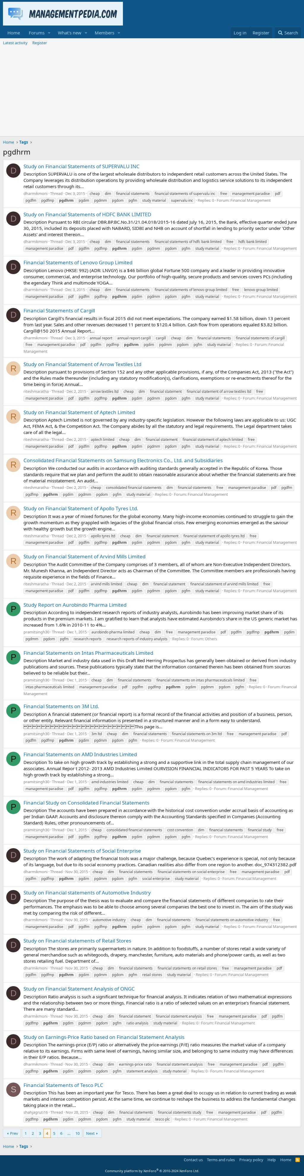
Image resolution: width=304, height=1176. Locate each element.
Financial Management (250, 200)
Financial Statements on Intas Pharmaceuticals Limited (88, 652)
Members (104, 33)
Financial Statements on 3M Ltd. (61, 706)
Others (211, 638)
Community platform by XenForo (152, 1171)
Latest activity (15, 42)
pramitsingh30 (36, 632)
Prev (14, 1133)
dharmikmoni (35, 193)
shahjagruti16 (35, 1112)
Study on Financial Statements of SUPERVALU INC (81, 166)
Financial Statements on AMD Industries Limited (80, 754)
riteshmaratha (36, 391)
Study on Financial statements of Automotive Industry (87, 892)
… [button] (68, 1133)
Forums (37, 33)
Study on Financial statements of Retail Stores (77, 940)
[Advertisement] (152, 91)
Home (13, 33)
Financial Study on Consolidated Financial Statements (86, 802)
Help (271, 1159)
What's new (69, 33)
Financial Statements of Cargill (59, 310)
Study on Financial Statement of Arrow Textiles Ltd (82, 364)
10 (77, 1133)
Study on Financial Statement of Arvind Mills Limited (84, 556)
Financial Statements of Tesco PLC (63, 1085)
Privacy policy (251, 1159)
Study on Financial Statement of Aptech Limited (79, 412)
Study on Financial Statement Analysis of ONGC (79, 988)
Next (90, 1133)
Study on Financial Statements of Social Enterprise (82, 850)
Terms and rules (221, 1159)
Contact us (193, 1159)
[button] (49, 32)
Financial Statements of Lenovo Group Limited (77, 262)
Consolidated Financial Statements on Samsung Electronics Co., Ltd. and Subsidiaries (123, 460)
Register (39, 42)
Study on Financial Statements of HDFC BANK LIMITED (87, 214)
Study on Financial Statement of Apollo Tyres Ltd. (80, 508)
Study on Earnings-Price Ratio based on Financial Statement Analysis (103, 1037)
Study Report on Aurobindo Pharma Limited (74, 604)
